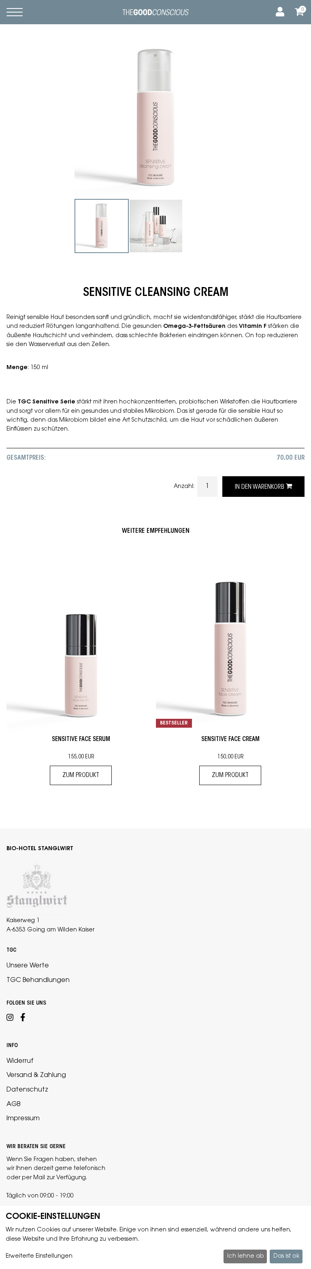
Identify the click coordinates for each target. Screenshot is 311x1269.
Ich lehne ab (245, 1256)
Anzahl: (185, 487)
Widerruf (19, 1061)
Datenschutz (27, 1090)
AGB (13, 1104)
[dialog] (155, 1237)
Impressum (23, 1118)
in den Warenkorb (260, 487)
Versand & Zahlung (36, 1075)
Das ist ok (286, 1256)
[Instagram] (10, 1019)
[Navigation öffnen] (14, 12)
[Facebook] (23, 1019)
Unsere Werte (27, 966)
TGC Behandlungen (38, 980)
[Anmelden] (278, 12)
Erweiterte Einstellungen (39, 1256)
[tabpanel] (102, 226)
